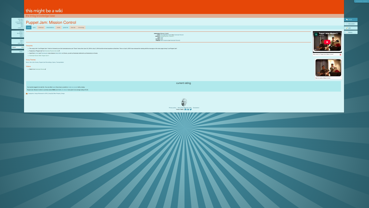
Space (54, 62)
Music (27, 62)
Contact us (20, 27)
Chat (22, 26)
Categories (31, 93)
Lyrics (34, 27)
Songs (63, 93)
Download (41, 27)
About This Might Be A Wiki (185, 107)
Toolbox (21, 51)
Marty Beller (59, 53)
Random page (20, 23)
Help (22, 25)
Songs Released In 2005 (40, 93)
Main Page (20, 19)
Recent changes (19, 22)
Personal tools (361, 1)
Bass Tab (73, 27)
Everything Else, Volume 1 (167, 36)
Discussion (351, 24)
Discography (20, 33)
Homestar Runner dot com (52, 51)
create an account (73, 87)
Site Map (21, 20)
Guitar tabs (20, 43)
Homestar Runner (179, 34)
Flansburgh (44, 53)
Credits (58, 27)
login (54, 87)
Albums (21, 31)
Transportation (60, 62)
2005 (161, 37)
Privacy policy (172, 107)
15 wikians (64, 89)
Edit (349, 28)
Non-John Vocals (34, 62)
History (350, 32)
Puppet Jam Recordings (45, 62)
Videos (21, 36)
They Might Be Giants (166, 34)
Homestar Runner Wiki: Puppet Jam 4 (39, 55)
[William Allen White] (184, 102)
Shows (21, 34)
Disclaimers (196, 107)
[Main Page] (184, 9)
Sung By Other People (54, 93)
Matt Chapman (164, 40)
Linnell (37, 53)
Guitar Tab (65, 27)
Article (350, 19)
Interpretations (50, 27)
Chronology (81, 27)
